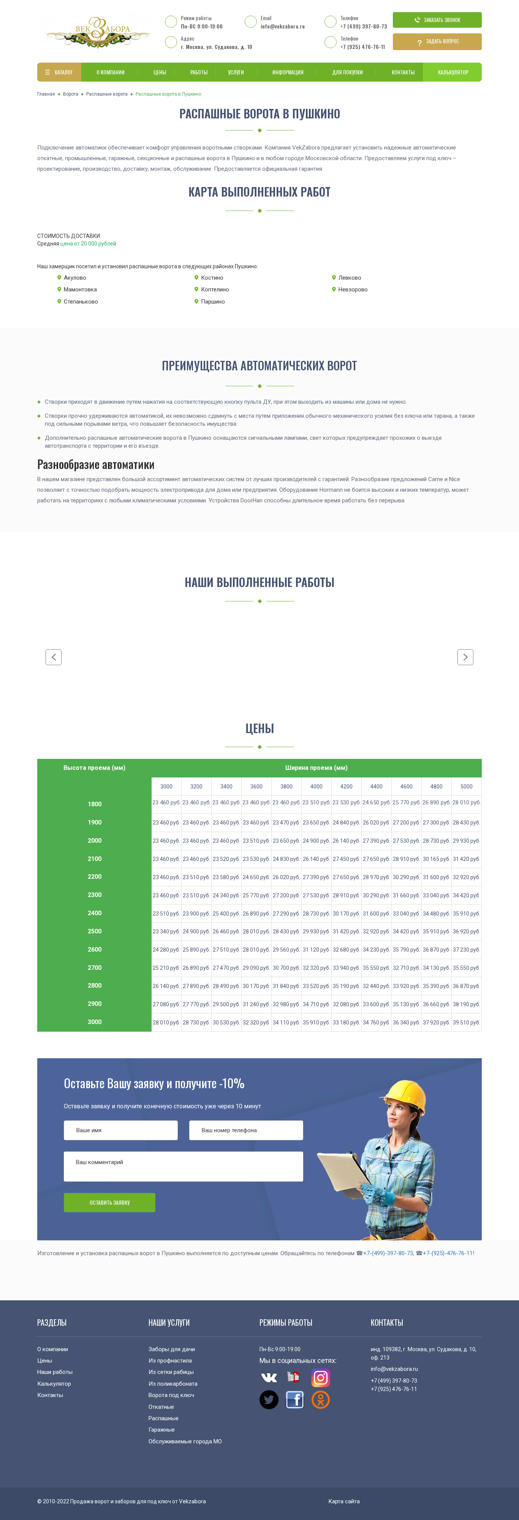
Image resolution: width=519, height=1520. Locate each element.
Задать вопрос (442, 41)
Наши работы (55, 1372)
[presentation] (54, 657)
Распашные (164, 1418)
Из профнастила (170, 1360)
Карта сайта (344, 1501)
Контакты (403, 72)
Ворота (70, 94)
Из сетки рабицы (171, 1372)
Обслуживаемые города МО (185, 1441)
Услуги (236, 72)
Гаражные (162, 1429)
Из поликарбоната (173, 1383)
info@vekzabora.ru (283, 26)
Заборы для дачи (172, 1349)
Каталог (64, 72)
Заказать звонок (442, 20)
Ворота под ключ (171, 1395)
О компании (111, 72)
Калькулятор (453, 72)
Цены (159, 72)
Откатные (161, 1407)
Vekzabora (192, 1501)
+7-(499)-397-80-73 (388, 1253)
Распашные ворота (107, 94)
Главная (46, 94)
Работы (198, 72)
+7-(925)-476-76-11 (448, 1253)
